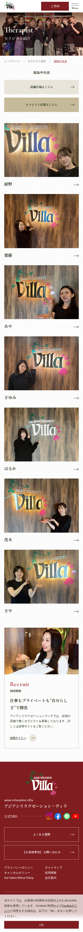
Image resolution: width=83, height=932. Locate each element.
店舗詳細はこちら (41, 87)
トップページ (12, 61)
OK (41, 925)
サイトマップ (53, 867)
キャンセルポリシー (17, 872)
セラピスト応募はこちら (41, 104)
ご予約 (55, 6)
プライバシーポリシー (18, 867)
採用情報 (50, 872)
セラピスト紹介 (37, 61)
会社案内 (50, 877)
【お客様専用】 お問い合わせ (42, 852)
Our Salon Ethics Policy (18, 877)
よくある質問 (41, 834)
